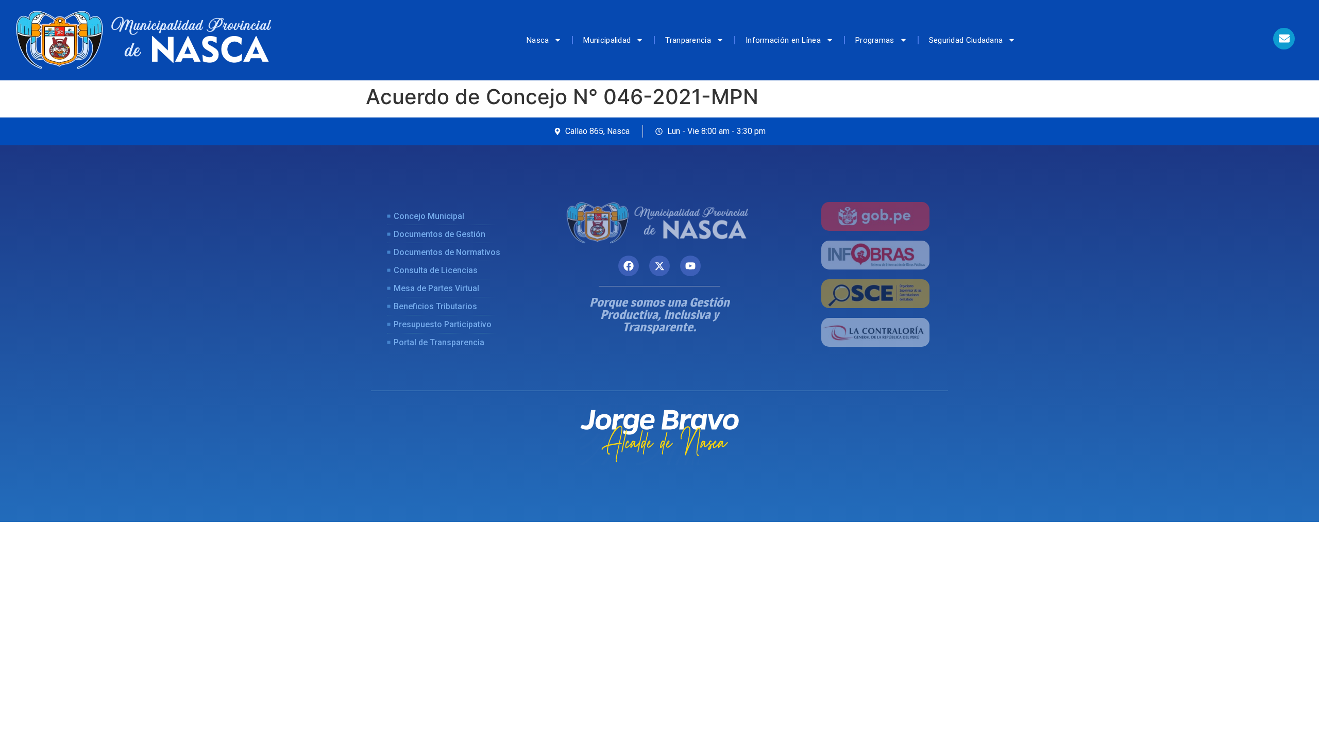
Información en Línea (783, 40)
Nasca (538, 40)
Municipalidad (607, 40)
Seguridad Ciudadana (966, 40)
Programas (874, 40)
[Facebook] (628, 266)
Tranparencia (688, 40)
